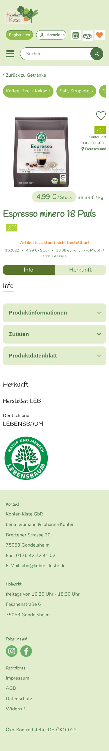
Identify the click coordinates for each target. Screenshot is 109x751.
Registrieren (19, 34)
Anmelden (56, 34)
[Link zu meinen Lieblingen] (99, 35)
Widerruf (15, 709)
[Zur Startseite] (22, 16)
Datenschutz (19, 699)
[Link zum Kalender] (76, 35)
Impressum (17, 678)
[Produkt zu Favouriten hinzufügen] (101, 115)
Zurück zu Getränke (25, 75)
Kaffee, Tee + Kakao (26, 91)
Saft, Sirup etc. (75, 91)
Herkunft (80, 270)
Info (28, 270)
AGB (11, 688)
